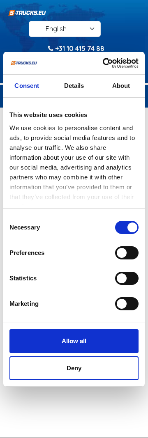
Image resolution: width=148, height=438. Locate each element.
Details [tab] (74, 85)
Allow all (74, 340)
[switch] (127, 252)
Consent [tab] (26, 85)
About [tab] (121, 85)
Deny (74, 368)
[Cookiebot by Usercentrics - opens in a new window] (104, 63)
